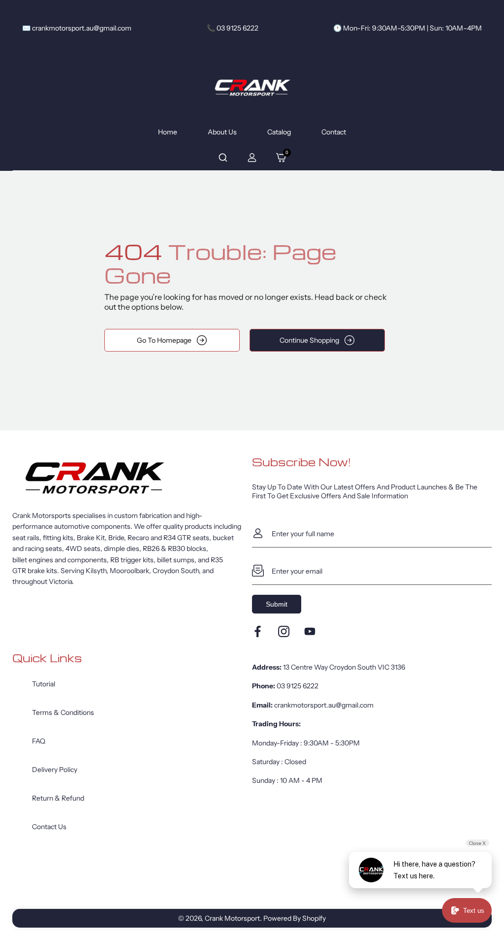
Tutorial (43, 683)
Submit (276, 604)
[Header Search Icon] (223, 157)
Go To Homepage (164, 340)
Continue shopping (309, 340)
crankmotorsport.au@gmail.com (324, 705)
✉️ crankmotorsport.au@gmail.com (76, 28)
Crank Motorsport (232, 918)
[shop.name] (132, 478)
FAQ (38, 741)
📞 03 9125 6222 (232, 28)
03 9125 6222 (297, 685)
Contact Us (49, 826)
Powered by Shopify (294, 918)
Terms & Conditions (63, 712)
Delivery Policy (54, 769)
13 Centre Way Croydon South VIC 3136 (344, 667)
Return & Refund (58, 798)
